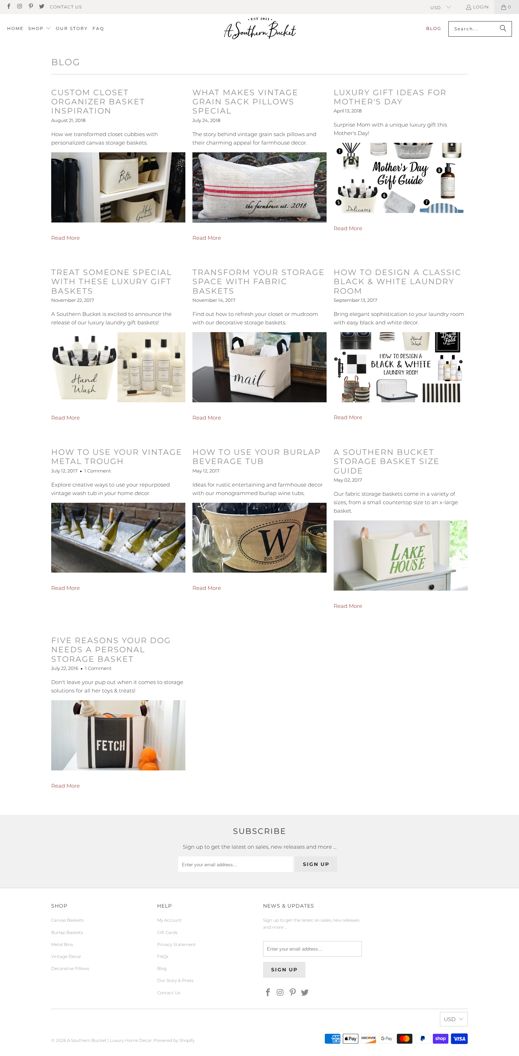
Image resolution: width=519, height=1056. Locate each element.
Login (481, 7)
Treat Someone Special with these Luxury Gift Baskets (111, 282)
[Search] (503, 29)
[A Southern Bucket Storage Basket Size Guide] (401, 588)
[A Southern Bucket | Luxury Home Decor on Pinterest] (31, 7)
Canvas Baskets (67, 920)
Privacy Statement (176, 944)
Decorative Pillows (70, 968)
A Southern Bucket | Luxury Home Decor (109, 1040)
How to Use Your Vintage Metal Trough (116, 456)
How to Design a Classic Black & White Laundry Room (397, 282)
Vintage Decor (66, 956)
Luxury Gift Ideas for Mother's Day (390, 97)
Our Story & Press (175, 980)
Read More (65, 237)
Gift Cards (167, 932)
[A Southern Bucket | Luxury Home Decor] (260, 29)
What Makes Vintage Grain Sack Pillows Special (245, 102)
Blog (162, 968)
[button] (39, 28)
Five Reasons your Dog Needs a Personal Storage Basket (111, 650)
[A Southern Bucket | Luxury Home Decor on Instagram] (19, 7)
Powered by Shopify (174, 1040)
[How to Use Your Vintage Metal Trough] (118, 570)
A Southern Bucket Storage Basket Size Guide (387, 461)
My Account (169, 920)
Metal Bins (62, 944)
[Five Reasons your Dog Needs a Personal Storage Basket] (118, 768)
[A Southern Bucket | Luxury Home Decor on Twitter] (41, 7)
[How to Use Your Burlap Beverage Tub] (259, 570)
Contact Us (66, 7)
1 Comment (97, 471)
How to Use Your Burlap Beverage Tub (256, 456)
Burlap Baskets (67, 932)
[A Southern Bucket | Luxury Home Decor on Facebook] (8, 7)
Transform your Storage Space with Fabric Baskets (258, 282)
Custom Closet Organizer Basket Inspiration (98, 102)
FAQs (162, 956)
